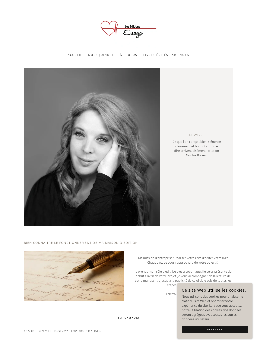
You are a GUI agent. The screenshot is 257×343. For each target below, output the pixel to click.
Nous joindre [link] (101, 55)
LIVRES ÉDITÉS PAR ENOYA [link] (166, 55)
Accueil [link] (75, 55)
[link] (128, 29)
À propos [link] (128, 55)
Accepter (215, 329)
